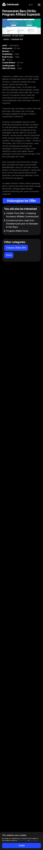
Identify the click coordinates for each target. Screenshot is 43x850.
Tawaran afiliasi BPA (16, 247)
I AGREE (21, 845)
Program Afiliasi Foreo (17, 231)
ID (29, 5)
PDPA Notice (34, 840)
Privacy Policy (23, 840)
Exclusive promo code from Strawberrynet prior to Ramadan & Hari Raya (22, 223)
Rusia (8, 255)
